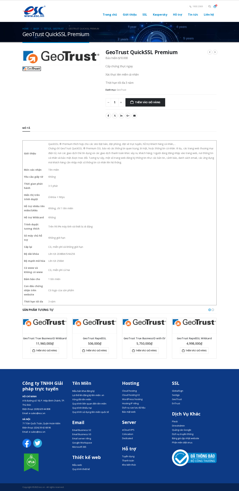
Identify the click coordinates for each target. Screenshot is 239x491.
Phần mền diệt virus (182, 442)
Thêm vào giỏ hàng (147, 102)
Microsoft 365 (79, 446)
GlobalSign (177, 390)
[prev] (209, 52)
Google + (128, 115)
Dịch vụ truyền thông (182, 434)
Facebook (108, 115)
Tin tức (193, 14)
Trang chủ (110, 14)
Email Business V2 (81, 430)
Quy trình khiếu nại (82, 407)
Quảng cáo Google (181, 429)
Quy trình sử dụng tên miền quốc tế (90, 412)
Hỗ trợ (177, 14)
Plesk (175, 421)
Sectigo (176, 395)
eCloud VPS (128, 429)
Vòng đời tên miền (81, 399)
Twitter (115, 115)
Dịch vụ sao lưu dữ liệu (133, 407)
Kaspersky (160, 14)
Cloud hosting (129, 390)
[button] (209, 6)
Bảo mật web (129, 411)
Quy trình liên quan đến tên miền (89, 403)
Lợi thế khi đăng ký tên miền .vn (88, 395)
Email (134, 115)
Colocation (127, 434)
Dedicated (127, 438)
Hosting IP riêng (130, 403)
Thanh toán (128, 460)
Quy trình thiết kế (81, 469)
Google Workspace (82, 442)
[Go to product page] (45, 322)
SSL (144, 14)
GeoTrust (121, 89)
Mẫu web (77, 464)
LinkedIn (121, 115)
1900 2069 (197, 6)
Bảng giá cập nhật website (185, 438)
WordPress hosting (132, 399)
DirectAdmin (178, 425)
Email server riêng (81, 438)
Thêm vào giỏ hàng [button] (46, 350)
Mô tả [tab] (26, 127)
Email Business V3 (81, 434)
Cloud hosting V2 (131, 395)
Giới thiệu (130, 14)
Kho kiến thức (129, 464)
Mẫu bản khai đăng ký (83, 391)
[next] (215, 52)
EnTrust (176, 403)
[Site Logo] (33, 11)
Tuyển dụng (128, 456)
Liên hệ (209, 14)
